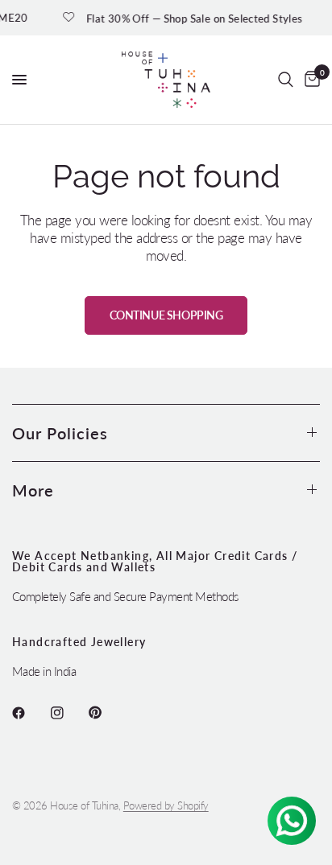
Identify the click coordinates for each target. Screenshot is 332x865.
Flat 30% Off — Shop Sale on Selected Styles (190, 18)
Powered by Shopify (166, 805)
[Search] (285, 79)
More (33, 490)
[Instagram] (68, 713)
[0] (309, 79)
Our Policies (60, 433)
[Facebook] (30, 713)
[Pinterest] (106, 713)
